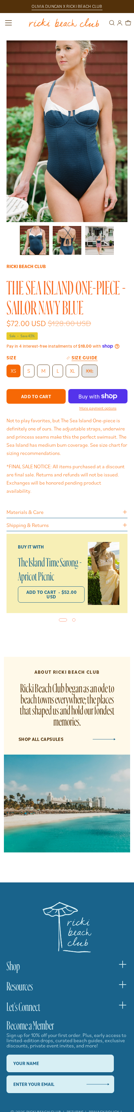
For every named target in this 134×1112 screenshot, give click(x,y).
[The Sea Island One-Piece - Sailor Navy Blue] (34, 240)
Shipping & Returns (28, 525)
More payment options (97, 408)
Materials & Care (25, 512)
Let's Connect (23, 1005)
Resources (20, 984)
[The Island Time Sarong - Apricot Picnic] (103, 573)
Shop (13, 964)
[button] (111, 23)
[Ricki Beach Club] (64, 23)
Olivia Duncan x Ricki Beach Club (67, 6)
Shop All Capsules (41, 739)
